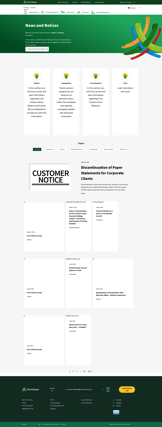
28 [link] (84, 371)
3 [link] (76, 371)
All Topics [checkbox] (37, 149)
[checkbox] (50, 149)
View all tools (125, 98)
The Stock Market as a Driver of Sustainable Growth (104, 213)
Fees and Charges (55, 403)
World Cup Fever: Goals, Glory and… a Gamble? (78, 326)
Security (63, 424)
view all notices (36, 122)
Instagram (119, 403)
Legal (39, 424)
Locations (74, 2)
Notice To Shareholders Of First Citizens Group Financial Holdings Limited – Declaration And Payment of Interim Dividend (78, 217)
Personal (26, 7)
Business (33, 7)
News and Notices (86, 2)
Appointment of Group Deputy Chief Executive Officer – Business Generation (111, 294)
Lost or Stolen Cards (86, 400)
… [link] (80, 371)
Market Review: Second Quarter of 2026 (78, 269)
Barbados (24, 424)
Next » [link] (90, 371)
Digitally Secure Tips (27, 408)
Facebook (118, 400)
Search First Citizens (126, 2)
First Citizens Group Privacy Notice (51, 424)
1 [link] (69, 371)
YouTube (118, 405)
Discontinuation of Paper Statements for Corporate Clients (102, 173)
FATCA (52, 400)
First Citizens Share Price (57, 405)
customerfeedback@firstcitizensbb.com (79, 389)
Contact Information (27, 405)
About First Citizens (63, 2)
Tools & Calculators (86, 403)
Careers (24, 403)
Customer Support (99, 2)
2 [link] (73, 371)
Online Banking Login (127, 389)
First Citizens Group (34, 236)
